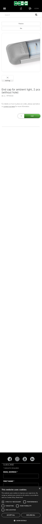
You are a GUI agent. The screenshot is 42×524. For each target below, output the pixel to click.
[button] (21, 520)
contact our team (9, 106)
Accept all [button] (11, 515)
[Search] (36, 15)
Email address (10, 472)
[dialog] (21, 505)
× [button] (39, 488)
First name (8, 481)
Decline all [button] (30, 515)
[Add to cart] (32, 116)
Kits (21, 28)
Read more (19, 497)
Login (36, 8)
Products (21, 24)
